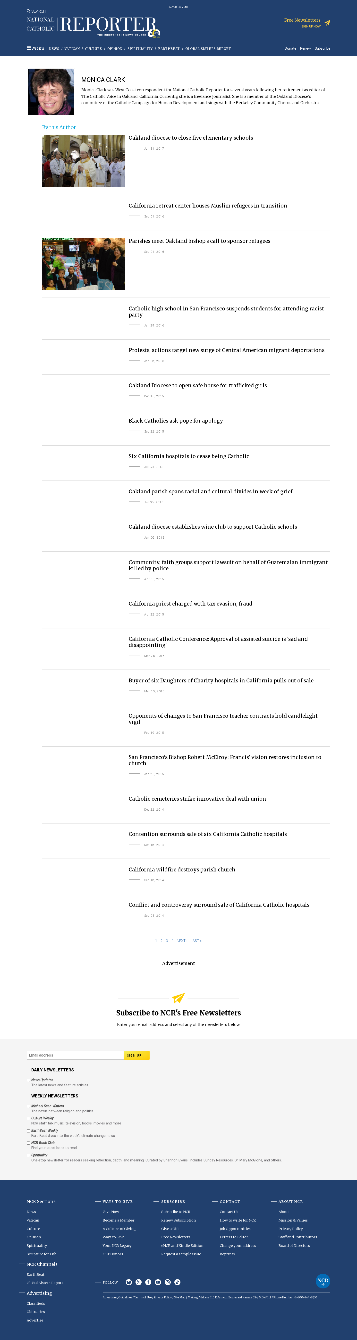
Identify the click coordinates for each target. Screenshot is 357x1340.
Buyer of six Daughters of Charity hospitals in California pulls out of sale (221, 681)
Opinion (114, 49)
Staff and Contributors (298, 1237)
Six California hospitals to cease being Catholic (189, 456)
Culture (93, 49)
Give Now (111, 1212)
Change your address (238, 1245)
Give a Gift (170, 1229)
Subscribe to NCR (175, 1212)
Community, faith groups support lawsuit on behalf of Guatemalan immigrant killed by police (228, 566)
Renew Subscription (178, 1220)
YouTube (158, 1282)
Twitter (139, 1282)
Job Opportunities (235, 1229)
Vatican (72, 49)
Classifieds (36, 1303)
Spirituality (140, 49)
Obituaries (36, 1312)
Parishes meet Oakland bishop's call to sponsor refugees (199, 241)
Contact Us (229, 1212)
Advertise (35, 1320)
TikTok (177, 1282)
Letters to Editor (234, 1237)
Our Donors (113, 1254)
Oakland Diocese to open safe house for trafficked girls (198, 386)
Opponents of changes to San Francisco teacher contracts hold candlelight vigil (223, 719)
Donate (290, 48)
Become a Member (119, 1220)
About (284, 1212)
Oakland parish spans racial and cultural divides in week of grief (210, 492)
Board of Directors (294, 1245)
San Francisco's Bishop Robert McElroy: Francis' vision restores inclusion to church (225, 760)
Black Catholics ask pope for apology (176, 421)
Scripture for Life (41, 1254)
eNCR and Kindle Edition (182, 1245)
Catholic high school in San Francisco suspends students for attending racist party (226, 312)
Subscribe (322, 48)
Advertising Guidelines (117, 1297)
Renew (305, 48)
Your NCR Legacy (117, 1245)
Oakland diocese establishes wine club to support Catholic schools (213, 527)
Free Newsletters (175, 1237)
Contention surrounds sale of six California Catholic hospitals (208, 834)
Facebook (148, 1282)
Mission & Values (293, 1220)
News (54, 49)
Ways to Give (113, 1237)
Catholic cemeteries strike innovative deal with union (197, 799)
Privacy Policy (291, 1229)
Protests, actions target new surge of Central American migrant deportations (226, 350)
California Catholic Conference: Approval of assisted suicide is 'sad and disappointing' (218, 642)
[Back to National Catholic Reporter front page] (93, 27)
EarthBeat (169, 49)
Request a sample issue (181, 1254)
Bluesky (129, 1282)
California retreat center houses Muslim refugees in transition (208, 206)
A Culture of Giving (119, 1229)
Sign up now (311, 26)
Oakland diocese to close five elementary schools (191, 138)
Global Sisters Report (208, 49)
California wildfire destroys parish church (182, 870)
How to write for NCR (238, 1220)
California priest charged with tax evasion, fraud (190, 604)
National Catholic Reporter (323, 1281)
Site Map (179, 1297)
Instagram (168, 1282)
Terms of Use (143, 1297)
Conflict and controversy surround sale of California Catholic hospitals (219, 905)
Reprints (227, 1254)
